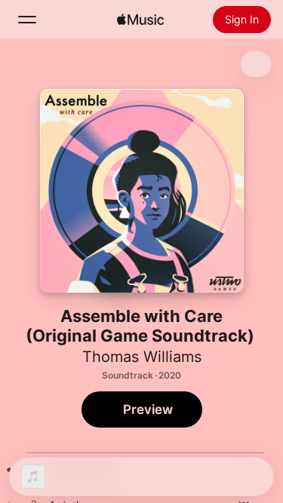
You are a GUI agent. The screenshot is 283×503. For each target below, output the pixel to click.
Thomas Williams (141, 357)
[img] (140, 19)
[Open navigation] (27, 19)
